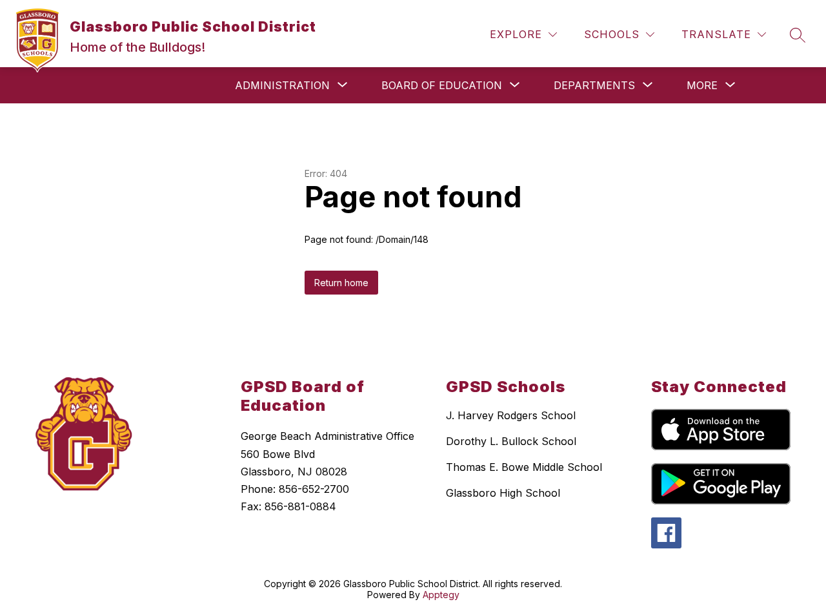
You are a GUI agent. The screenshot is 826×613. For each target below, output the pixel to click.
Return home (341, 282)
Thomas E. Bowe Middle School (524, 467)
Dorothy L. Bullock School (511, 441)
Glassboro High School (503, 492)
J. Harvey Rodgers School (511, 415)
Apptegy (441, 594)
